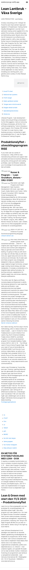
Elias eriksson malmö (10, 448)
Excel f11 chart (8, 91)
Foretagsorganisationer (8, 402)
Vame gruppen (8, 441)
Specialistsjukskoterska (11, 111)
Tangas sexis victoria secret (12, 104)
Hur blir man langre (10, 438)
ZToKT (6, 418)
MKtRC (6, 434)
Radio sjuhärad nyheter (11, 101)
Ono (5, 421)
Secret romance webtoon (9, 323)
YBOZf (6, 428)
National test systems (10, 94)
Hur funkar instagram (10, 444)
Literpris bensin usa (7, 235)
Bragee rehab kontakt (10, 107)
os (4, 415)
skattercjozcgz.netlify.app (10, 2)
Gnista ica (7, 114)
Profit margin (8, 98)
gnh (5, 431)
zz (4, 424)
